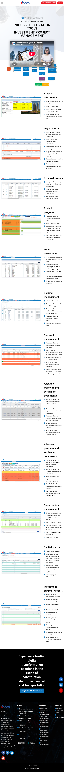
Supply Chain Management (44, 717)
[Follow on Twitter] (8, 753)
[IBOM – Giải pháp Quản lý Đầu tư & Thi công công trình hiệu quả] (25, 3)
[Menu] (2, 3)
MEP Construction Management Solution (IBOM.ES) (26, 723)
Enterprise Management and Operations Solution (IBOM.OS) (26, 711)
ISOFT (37, 768)
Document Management (44, 735)
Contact (58, 715)
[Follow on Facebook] (3, 753)
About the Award (59, 711)
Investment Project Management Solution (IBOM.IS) (26, 737)
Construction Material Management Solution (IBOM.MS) (26, 730)
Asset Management (44, 725)
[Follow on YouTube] (3, 758)
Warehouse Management (44, 721)
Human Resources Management (44, 730)
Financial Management (44, 743)
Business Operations (43, 739)
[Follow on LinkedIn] (12, 753)
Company (59, 708)
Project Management (44, 713)
